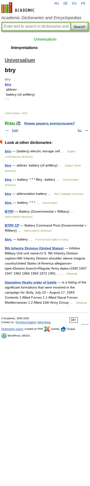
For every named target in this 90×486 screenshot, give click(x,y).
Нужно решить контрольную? (49, 123)
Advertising (43, 322)
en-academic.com (18, 7)
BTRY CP (12, 225)
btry (8, 84)
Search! (79, 27)
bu (80, 130)
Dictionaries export (12, 328)
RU (56, 3)
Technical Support (25, 322)
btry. (8, 179)
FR (83, 3)
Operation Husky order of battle (31, 282)
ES (74, 3)
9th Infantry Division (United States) (34, 248)
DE (65, 3)
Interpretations (24, 48)
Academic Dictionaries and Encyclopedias (41, 17)
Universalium (45, 39)
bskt (15, 130)
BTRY (9, 211)
